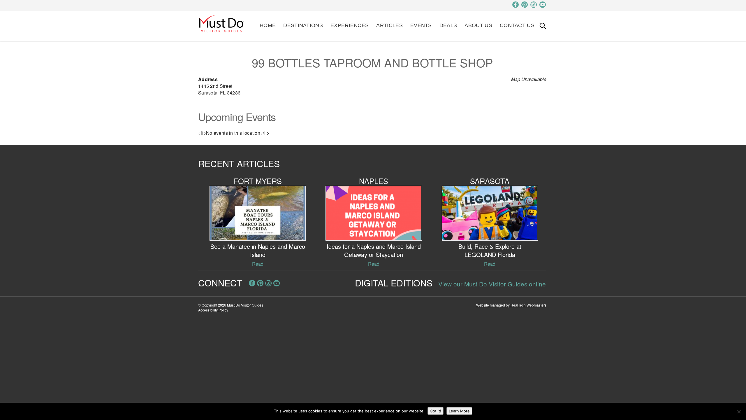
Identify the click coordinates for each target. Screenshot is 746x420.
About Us (478, 25)
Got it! (435, 411)
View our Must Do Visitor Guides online (492, 283)
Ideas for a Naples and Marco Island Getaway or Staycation (374, 250)
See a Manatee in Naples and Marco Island (257, 250)
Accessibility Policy (213, 309)
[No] (739, 411)
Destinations (303, 25)
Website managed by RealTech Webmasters (511, 304)
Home (268, 25)
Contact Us (517, 25)
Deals (448, 25)
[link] (542, 25)
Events (421, 25)
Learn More (459, 411)
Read (257, 263)
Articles (389, 25)
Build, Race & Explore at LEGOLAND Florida (489, 250)
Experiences (349, 25)
